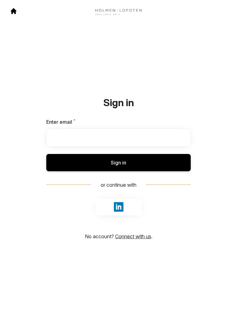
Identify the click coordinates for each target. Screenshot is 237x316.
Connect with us (133, 236)
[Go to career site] (13, 11)
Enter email (71, 122)
